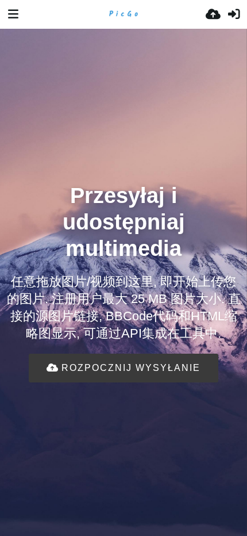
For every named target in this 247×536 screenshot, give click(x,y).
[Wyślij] (213, 14)
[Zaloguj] (233, 14)
